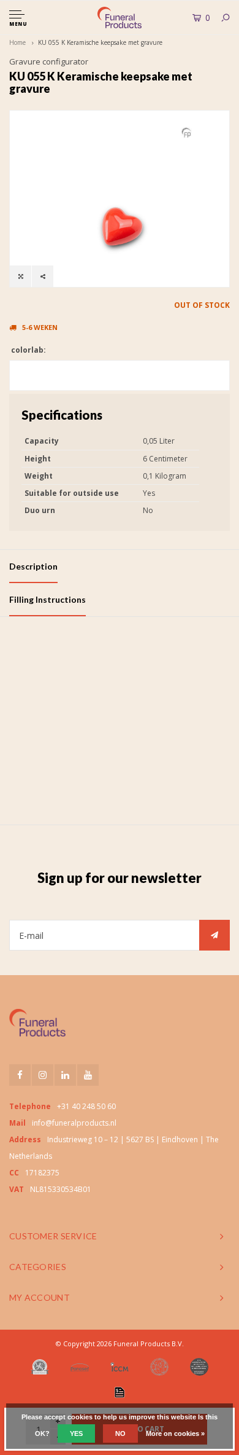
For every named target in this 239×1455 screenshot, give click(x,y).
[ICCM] (119, 1367)
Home (17, 42)
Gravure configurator (48, 61)
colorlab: (27, 350)
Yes (76, 1433)
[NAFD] (40, 1367)
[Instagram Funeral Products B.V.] (42, 1075)
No (120, 1433)
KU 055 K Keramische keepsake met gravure (100, 42)
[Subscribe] (214, 935)
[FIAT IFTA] (159, 1367)
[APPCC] (199, 1367)
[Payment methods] (119, 1392)
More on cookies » (175, 1433)
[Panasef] (79, 1367)
